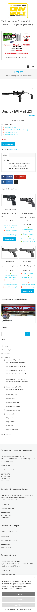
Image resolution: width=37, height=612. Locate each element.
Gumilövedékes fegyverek (17, 362)
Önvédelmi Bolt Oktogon (12, 134)
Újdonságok (7, 350)
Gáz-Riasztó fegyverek (13, 360)
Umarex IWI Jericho (9, 209)
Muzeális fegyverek (12, 395)
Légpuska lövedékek (12, 418)
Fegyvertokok (10, 422)
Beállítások (18, 605)
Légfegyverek (15, 76)
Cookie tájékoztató (10, 609)
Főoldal (6, 346)
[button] (34, 578)
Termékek (7, 357)
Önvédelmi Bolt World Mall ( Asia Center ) (16, 130)
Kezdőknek (7, 435)
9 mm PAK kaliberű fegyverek (17, 366)
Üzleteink (7, 354)
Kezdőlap (7, 76)
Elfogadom (18, 594)
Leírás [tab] (5, 155)
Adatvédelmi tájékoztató (24, 609)
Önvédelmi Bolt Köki (10, 127)
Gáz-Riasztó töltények (13, 410)
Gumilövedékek (11, 414)
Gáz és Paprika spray (12, 402)
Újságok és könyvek (12, 429)
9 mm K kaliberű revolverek (17, 370)
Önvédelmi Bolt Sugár (11, 132)
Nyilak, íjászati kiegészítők (16, 389)
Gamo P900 (10, 261)
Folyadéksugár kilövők (13, 406)
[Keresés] (27, 334)
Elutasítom (18, 600)
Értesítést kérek (8, 144)
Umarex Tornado (27, 213)
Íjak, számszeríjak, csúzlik (14, 387)
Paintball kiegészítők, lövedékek (18, 382)
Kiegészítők (9, 425)
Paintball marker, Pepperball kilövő (16, 379)
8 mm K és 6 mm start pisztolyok (18, 374)
